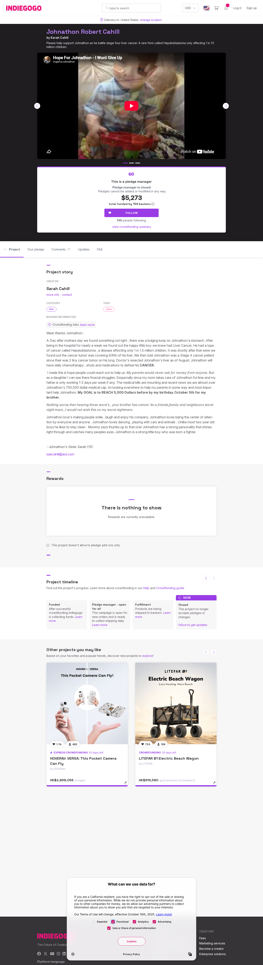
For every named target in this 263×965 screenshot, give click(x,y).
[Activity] (226, 8)
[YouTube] (52, 954)
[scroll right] (226, 106)
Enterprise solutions (212, 954)
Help (146, 588)
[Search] (107, 8)
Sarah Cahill (59, 37)
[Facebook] (39, 954)
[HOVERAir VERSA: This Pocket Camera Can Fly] (87, 703)
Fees (202, 938)
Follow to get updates (192, 625)
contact (67, 294)
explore (147, 655)
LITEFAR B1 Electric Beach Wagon (169, 758)
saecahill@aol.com (60, 454)
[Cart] (216, 8)
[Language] (206, 8)
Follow (132, 212)
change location (151, 20)
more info (52, 294)
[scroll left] (37, 106)
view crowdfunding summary (131, 226)
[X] (45, 954)
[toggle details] (127, 785)
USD (188, 8)
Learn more (99, 625)
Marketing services (212, 943)
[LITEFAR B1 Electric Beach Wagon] (176, 703)
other (109, 309)
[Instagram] (58, 954)
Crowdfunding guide (170, 588)
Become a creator (211, 948)
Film (51, 309)
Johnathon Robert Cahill (83, 32)
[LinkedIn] (64, 954)
